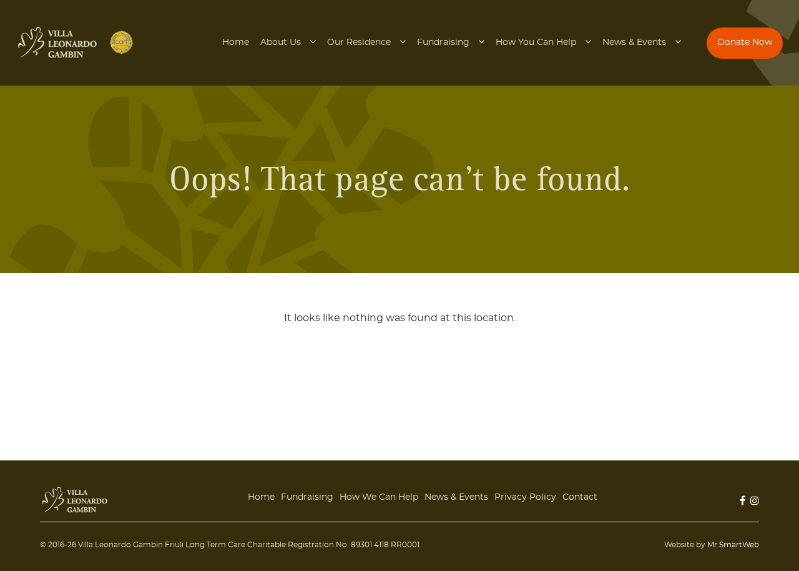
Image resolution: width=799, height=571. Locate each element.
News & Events (634, 42)
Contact (579, 497)
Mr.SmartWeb (733, 545)
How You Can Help (536, 42)
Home (235, 42)
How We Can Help (379, 497)
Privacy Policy (525, 497)
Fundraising (443, 42)
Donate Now (744, 42)
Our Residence (359, 42)
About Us (280, 42)
